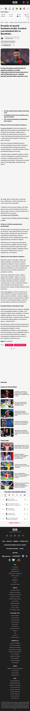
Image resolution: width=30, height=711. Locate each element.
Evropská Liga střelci (15, 592)
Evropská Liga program (15, 647)
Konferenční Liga (15, 571)
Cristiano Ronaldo (6, 128)
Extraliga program (15, 660)
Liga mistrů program (15, 643)
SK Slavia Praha (15, 617)
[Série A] (9, 495)
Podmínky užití (24, 541)
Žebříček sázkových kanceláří (15, 668)
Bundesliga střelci (15, 603)
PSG (15, 633)
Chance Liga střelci (15, 596)
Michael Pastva (8, 38)
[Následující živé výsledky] (27, 16)
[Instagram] (19, 535)
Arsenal (15, 630)
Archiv (22, 548)
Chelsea (15, 635)
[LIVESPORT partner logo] (16, 556)
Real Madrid (15, 624)
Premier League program (15, 651)
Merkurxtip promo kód (15, 685)
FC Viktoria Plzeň (15, 620)
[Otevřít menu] (28, 8)
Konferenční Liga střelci (15, 594)
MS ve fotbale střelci (15, 609)
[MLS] (5, 495)
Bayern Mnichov (15, 637)
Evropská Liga (15, 569)
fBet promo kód (15, 698)
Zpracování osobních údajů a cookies (15, 545)
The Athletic (8, 292)
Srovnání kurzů (15, 675)
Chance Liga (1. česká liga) (15, 573)
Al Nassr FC (9, 345)
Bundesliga (15, 580)
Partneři (15, 552)
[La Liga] (13, 495)
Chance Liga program (15, 645)
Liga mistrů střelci (15, 590)
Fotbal (6, 22)
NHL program (15, 662)
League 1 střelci (15, 607)
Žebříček (15, 541)
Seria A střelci (15, 605)
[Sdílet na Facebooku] (11, 348)
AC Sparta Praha (15, 615)
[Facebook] (7, 535)
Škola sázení (15, 670)
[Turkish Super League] (20, 495)
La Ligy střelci (15, 601)
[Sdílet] (13, 45)
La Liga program (15, 654)
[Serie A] (17, 495)
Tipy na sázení (15, 672)
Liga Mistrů (15, 567)
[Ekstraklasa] (24, 495)
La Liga (15, 578)
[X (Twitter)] (11, 535)
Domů (2, 22)
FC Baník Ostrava (15, 622)
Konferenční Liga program (15, 649)
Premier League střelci (15, 599)
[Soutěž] (23, 2)
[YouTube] (23, 535)
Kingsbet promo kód (15, 683)
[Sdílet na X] (14, 348)
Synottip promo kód (15, 687)
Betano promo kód (15, 680)
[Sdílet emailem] (16, 348)
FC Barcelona (15, 626)
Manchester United (15, 628)
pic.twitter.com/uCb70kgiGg (9, 215)
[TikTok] (15, 535)
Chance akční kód (15, 696)
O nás (3, 541)
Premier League (15, 575)
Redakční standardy (12, 548)
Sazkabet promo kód (15, 689)
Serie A (15, 582)
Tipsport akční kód (15, 693)
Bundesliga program (15, 656)
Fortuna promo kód (15, 691)
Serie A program (15, 658)
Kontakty (9, 541)
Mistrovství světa (15, 584)
